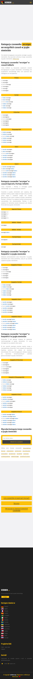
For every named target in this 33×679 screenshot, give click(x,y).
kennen (3, 451)
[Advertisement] (16, 22)
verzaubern (4, 453)
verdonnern (18, 451)
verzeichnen (12, 453)
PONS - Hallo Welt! (5, 647)
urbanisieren (10, 451)
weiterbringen (15, 456)
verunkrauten (26, 451)
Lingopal (3, 649)
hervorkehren (27, 448)
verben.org (13, 674)
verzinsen (26, 453)
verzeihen (19, 453)
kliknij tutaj (16, 59)
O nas (5, 597)
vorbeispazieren (5, 456)
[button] (30, 2)
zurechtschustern (25, 456)
